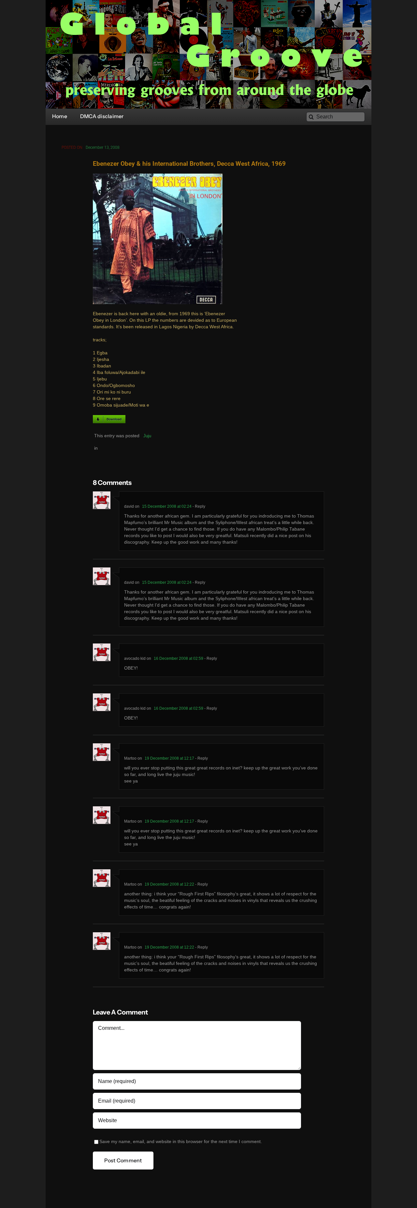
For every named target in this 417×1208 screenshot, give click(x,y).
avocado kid (135, 658)
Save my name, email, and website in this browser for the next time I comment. (180, 1141)
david (129, 506)
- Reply (198, 506)
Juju (147, 435)
